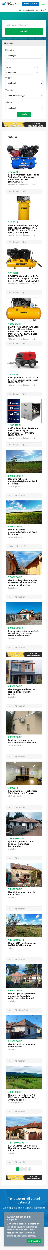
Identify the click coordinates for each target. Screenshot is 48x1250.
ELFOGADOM (33, 1241)
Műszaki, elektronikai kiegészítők (22, 185)
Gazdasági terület (15, 487)
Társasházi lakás (15, 745)
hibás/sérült (22, 1010)
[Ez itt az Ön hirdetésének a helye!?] (24, 124)
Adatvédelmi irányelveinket (19, 1233)
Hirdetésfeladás (30, 4)
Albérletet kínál (14, 796)
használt (21, 496)
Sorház (11, 1153)
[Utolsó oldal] (29, 1169)
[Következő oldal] (25, 1169)
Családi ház (13, 588)
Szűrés (24, 114)
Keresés (24, 31)
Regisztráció (41, 10)
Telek (10, 948)
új (25, 191)
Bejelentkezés (28, 10)
